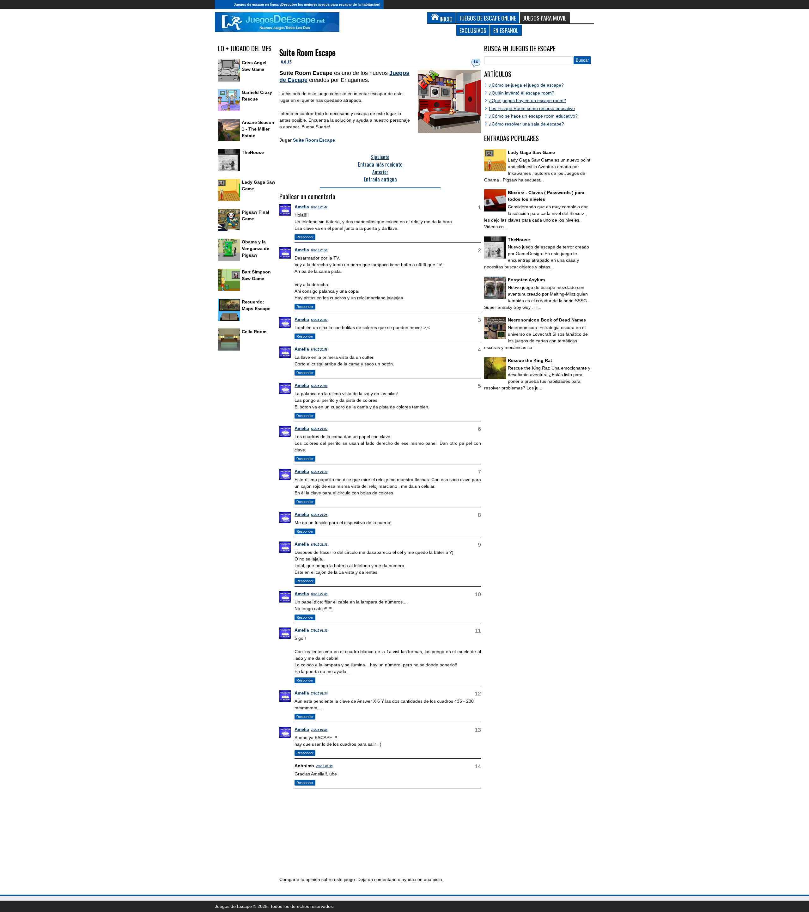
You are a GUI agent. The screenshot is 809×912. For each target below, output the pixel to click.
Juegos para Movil (545, 18)
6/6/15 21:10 (319, 472)
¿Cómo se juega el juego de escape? (526, 85)
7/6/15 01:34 (319, 693)
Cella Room (254, 331)
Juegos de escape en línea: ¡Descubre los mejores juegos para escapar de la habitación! (307, 4)
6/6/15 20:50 (319, 250)
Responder (304, 237)
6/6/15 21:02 (319, 429)
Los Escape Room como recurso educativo (532, 108)
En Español (506, 30)
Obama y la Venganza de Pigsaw (255, 248)
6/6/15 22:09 (319, 594)
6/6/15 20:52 (319, 319)
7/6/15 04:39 (324, 766)
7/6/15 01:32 (319, 630)
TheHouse (253, 152)
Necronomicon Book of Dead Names (547, 319)
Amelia (302, 206)
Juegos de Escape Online (487, 18)
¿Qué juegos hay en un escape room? (527, 100)
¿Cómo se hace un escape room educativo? (533, 116)
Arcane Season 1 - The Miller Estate (258, 129)
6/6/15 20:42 (319, 207)
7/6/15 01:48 (319, 729)
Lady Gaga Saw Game (531, 152)
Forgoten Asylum (526, 279)
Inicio (223, 4)
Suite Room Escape (307, 52)
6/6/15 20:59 (319, 386)
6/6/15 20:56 (319, 349)
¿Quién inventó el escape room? (521, 92)
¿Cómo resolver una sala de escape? (526, 123)
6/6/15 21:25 (319, 515)
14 (475, 62)
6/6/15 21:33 (319, 544)
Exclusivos (472, 30)
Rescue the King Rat (530, 360)
